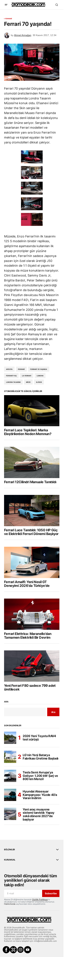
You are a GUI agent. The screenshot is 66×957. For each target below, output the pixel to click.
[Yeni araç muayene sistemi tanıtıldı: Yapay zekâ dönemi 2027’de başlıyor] (10, 814)
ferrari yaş (11, 376)
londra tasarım (13, 382)
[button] (6, 5)
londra (40, 376)
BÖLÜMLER (9, 849)
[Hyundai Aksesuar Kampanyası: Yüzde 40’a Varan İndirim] (10, 795)
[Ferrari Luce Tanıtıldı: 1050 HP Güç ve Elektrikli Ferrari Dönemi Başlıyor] (31, 510)
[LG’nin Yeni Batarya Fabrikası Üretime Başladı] (10, 757)
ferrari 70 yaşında (38, 369)
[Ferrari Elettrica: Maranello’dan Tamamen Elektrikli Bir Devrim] (31, 614)
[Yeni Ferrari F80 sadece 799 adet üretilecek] (31, 666)
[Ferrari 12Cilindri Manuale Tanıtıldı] (31, 462)
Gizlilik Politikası (40, 899)
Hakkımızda (9, 904)
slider (39, 382)
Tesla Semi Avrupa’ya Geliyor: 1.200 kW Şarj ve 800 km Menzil (40, 776)
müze (28, 382)
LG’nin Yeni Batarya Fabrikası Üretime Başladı (40, 756)
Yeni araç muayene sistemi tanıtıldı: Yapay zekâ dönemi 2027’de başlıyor (38, 814)
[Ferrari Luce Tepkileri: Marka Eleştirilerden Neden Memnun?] (31, 410)
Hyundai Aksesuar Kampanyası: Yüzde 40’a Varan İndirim (40, 795)
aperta (9, 369)
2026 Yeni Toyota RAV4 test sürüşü (39, 737)
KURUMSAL (9, 860)
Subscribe (51, 893)
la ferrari (26, 376)
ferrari (21, 369)
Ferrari (8, 19)
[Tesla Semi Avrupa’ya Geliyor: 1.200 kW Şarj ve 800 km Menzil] (10, 776)
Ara (6, 702)
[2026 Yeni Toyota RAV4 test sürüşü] (10, 738)
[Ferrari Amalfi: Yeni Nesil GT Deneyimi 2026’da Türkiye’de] (31, 562)
